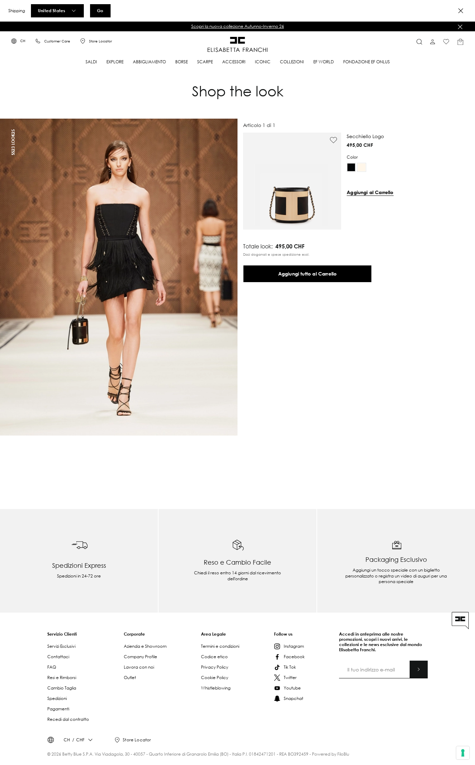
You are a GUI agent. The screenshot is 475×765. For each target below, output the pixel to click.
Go (100, 10)
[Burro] (361, 167)
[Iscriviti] (419, 669)
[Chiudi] (460, 27)
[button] (237, 26)
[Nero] (351, 167)
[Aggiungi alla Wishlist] (333, 140)
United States (51, 10)
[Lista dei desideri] (446, 41)
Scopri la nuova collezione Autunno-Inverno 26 (237, 26)
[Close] (460, 10)
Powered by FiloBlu (330, 754)
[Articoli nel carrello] (460, 41)
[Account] (432, 41)
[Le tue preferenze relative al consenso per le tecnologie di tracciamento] (462, 752)
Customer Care (57, 41)
